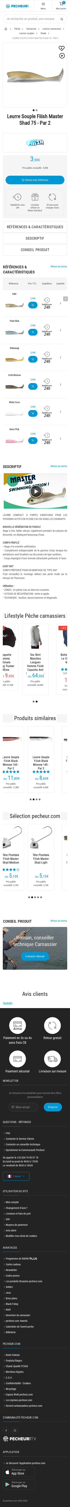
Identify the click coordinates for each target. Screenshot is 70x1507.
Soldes (9, 1286)
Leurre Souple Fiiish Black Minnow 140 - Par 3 (18, 761)
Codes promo (13, 1275)
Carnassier (31, 28)
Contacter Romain (35, 956)
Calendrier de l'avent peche (20, 1326)
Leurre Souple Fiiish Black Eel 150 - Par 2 (52, 760)
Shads (43, 33)
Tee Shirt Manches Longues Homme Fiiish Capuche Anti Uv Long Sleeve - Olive (18, 658)
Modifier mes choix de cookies (21, 1235)
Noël (8, 1309)
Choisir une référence (36, 179)
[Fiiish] (35, 142)
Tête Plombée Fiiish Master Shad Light (18, 858)
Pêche (17, 28)
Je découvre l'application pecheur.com (25, 1463)
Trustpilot (7, 1003)
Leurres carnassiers (52, 28)
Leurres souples (26, 33)
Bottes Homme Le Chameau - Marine (52, 658)
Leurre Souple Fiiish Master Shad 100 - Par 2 (52, 858)
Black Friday (12, 1303)
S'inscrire (53, 1107)
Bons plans (11, 1298)
